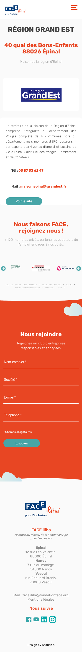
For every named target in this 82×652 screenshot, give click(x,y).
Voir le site (23, 201)
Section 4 (48, 645)
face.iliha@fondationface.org (46, 595)
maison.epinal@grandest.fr (43, 186)
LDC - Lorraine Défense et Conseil (21, 285)
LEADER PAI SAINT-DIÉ (51, 285)
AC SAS (69, 285)
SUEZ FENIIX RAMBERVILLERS (27, 288)
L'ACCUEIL (49, 288)
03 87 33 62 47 (31, 170)
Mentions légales (41, 599)
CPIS (60, 288)
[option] (16, 268)
